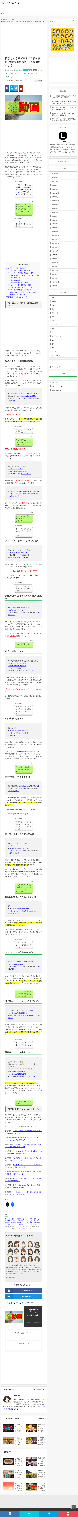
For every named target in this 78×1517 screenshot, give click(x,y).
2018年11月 (55, 197)
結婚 (53, 309)
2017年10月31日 (13, 791)
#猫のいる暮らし (22, 1071)
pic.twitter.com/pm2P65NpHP (19, 908)
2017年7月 (55, 255)
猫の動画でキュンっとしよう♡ (16, 297)
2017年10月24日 (13, 496)
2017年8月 (55, 251)
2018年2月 (55, 228)
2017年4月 (55, 266)
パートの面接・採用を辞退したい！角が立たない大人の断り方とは (64, 97)
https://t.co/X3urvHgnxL (15, 964)
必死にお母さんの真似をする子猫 (20, 287)
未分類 (54, 301)
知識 (53, 297)
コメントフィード (57, 386)
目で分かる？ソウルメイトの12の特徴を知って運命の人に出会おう (64, 108)
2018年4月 (55, 220)
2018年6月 (55, 212)
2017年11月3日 (28, 670)
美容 (53, 320)
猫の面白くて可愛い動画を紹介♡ (17, 268)
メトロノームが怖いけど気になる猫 (20, 273)
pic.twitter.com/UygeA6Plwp (29, 491)
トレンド (54, 351)
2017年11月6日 (13, 401)
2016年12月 (55, 282)
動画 (25, 74)
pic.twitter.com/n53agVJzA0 (17, 666)
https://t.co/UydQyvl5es (15, 610)
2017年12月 (55, 235)
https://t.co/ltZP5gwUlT (15, 469)
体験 (53, 347)
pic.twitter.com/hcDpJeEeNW (19, 848)
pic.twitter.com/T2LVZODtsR (17, 1013)
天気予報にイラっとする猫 (18, 282)
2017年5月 (55, 262)
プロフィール (56, 355)
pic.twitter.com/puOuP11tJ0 (19, 730)
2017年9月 (55, 247)
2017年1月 (55, 278)
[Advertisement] (23, 41)
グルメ (54, 332)
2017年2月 (55, 274)
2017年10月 (55, 243)
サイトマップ (56, 367)
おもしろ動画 (33, 74)
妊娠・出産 (55, 313)
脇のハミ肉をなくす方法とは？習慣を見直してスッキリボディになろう (64, 120)
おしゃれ (54, 324)
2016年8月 (55, 286)
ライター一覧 (38, 1389)
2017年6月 (55, 259)
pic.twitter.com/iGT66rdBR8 (17, 1074)
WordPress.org (56, 390)
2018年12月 (55, 193)
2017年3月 (55, 270)
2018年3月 (55, 224)
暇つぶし (10, 77)
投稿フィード (56, 382)
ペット (18, 74)
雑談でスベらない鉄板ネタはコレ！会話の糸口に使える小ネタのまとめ (64, 102)
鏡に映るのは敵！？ (15, 280)
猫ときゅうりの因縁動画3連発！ (19, 270)
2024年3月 (55, 173)
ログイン (54, 378)
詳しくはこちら (11, 1277)
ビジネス (54, 340)
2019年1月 (55, 189)
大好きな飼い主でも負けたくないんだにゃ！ (23, 275)
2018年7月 (55, 208)
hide (26, 264)
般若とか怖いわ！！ (15, 277)
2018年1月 (55, 231)
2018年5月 (55, 216)
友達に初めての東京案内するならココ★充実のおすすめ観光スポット (64, 114)
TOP (3, 19)
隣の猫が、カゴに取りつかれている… (22, 292)
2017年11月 (55, 239)
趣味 (35, 70)
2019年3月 (55, 185)
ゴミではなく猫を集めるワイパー (20, 290)
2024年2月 (55, 177)
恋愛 (53, 305)
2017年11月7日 (26, 474)
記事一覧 (41, 1418)
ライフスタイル (12, 19)
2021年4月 (55, 181)
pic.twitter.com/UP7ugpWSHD (18, 552)
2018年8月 (55, 204)
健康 (53, 328)
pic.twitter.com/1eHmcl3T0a (26, 396)
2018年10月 (55, 201)
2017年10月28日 (13, 913)
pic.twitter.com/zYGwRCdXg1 (29, 786)
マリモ (40, 70)
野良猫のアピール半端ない (18, 294)
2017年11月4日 (13, 735)
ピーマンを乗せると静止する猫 (19, 285)
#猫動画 (30, 1010)
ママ (53, 317)
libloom (61, 152)
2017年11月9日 (31, 1076)
